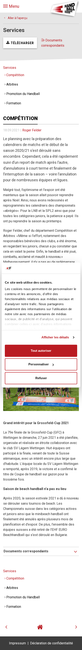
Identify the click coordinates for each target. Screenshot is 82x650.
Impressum (17, 643)
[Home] (64, 8)
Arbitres (12, 84)
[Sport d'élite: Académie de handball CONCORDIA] (13, 627)
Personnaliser (38, 364)
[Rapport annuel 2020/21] (41, 627)
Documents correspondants (52, 42)
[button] (11, 6)
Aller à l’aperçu (17, 18)
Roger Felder (31, 130)
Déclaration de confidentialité (51, 643)
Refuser (41, 378)
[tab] (41, 551)
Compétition (15, 75)
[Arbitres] (68, 627)
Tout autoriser (41, 350)
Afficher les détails (55, 337)
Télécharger (22, 43)
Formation (13, 103)
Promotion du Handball (23, 94)
